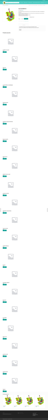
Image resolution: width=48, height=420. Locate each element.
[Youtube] (43, 0)
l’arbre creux (5, 336)
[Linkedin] (44, 0)
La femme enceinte (6, 193)
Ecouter (4, 104)
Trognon (4, 389)
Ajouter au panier (26, 18)
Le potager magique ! (6, 282)
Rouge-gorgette (5, 139)
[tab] (23, 24)
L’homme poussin (5, 102)
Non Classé (34, 415)
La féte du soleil (5, 354)
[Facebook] (42, 0)
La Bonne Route (5, 371)
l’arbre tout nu (5, 156)
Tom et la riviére (5, 228)
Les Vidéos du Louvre (35, 414)
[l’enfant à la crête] (0, 210)
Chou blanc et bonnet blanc (7, 210)
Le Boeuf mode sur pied (6, 174)
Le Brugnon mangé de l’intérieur (8, 121)
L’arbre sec (4, 67)
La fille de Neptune (6, 245)
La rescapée (5, 317)
